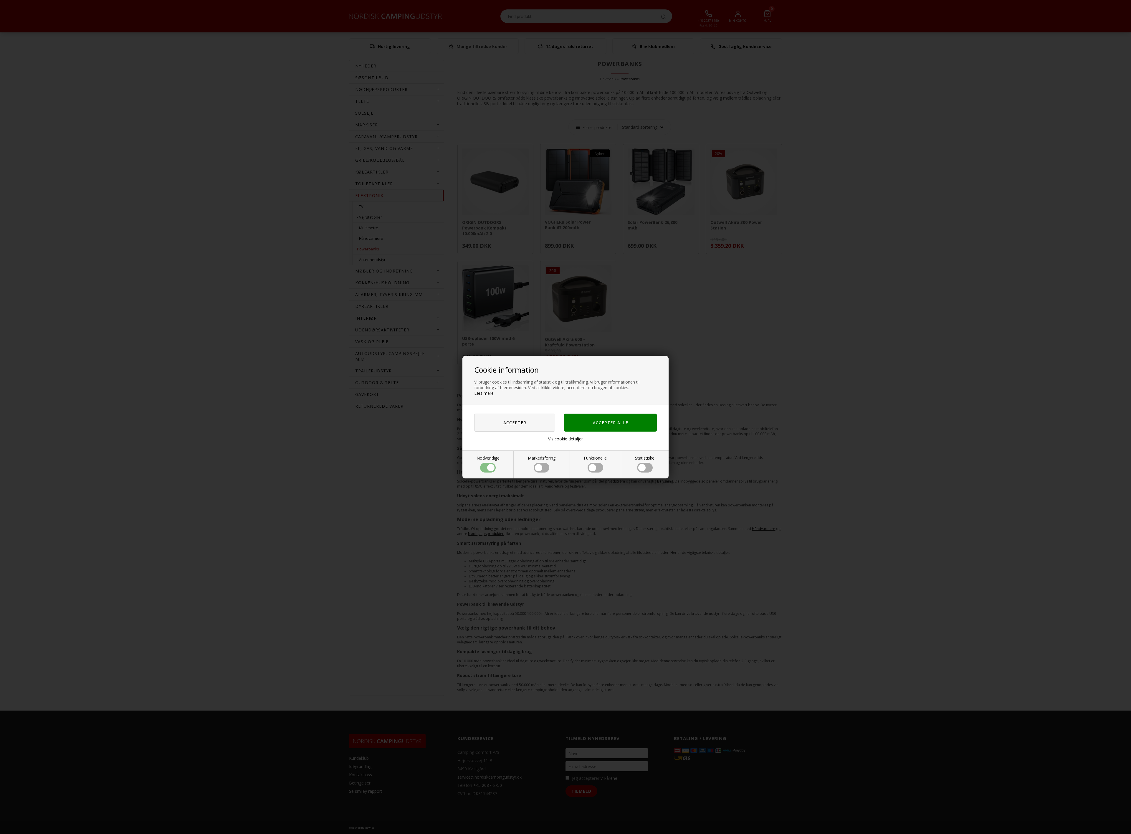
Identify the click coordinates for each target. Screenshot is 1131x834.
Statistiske (644, 458)
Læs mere (484, 393)
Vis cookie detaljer (565, 439)
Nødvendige (488, 458)
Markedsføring (541, 458)
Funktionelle (595, 458)
